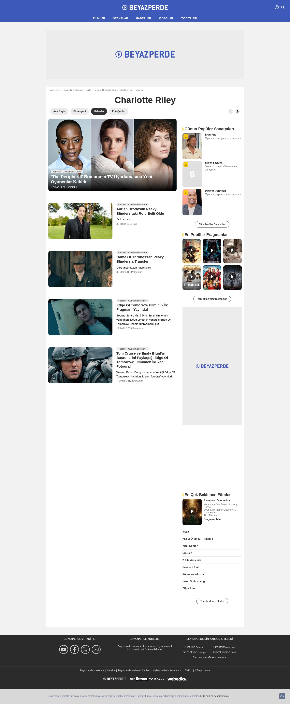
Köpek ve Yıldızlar (193, 574)
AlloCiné (189, 647)
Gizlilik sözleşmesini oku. (216, 696)
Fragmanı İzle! (212, 519)
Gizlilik (188, 670)
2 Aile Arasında (191, 560)
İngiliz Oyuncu (92, 90)
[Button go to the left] (230, 111)
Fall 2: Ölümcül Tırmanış (197, 538)
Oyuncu (79, 90)
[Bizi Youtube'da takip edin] (64, 649)
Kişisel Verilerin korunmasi (167, 670)
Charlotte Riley (109, 90)
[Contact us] (97, 649)
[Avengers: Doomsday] (192, 512)
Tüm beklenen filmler (212, 601)
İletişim (111, 670)
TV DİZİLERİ (189, 18)
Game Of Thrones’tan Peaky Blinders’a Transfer (140, 259)
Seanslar (120, 18)
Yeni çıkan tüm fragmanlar (212, 299)
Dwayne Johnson (215, 190)
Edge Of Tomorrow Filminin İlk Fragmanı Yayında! (142, 307)
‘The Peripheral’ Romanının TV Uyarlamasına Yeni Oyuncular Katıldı (101, 179)
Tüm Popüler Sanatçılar (212, 224)
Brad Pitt (210, 134)
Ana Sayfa (55, 90)
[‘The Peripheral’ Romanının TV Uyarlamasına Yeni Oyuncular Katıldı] (112, 155)
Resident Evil (190, 567)
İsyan (185, 531)
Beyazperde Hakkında (92, 670)
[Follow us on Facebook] (75, 649)
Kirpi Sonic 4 (190, 545)
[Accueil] (145, 7)
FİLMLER (99, 18)
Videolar (166, 18)
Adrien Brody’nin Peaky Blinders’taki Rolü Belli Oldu (140, 211)
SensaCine (190, 652)
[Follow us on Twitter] (86, 649)
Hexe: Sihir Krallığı (194, 581)
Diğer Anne (189, 588)
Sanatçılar (68, 90)
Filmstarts (219, 647)
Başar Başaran (214, 162)
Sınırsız (187, 552)
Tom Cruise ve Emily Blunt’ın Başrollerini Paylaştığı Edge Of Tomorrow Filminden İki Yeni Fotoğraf (142, 360)
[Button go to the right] (237, 111)
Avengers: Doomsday (217, 500)
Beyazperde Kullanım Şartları (134, 670)
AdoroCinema (221, 652)
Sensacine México (205, 657)
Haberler (143, 18)
